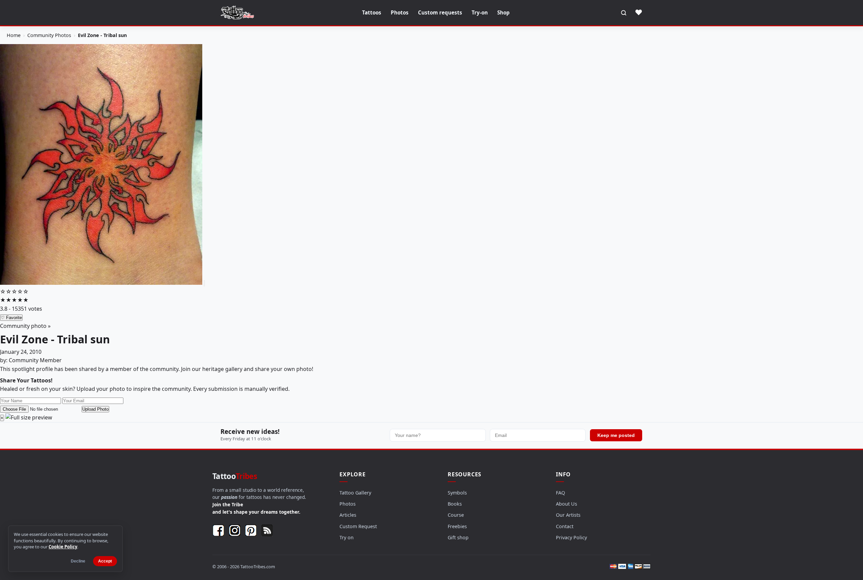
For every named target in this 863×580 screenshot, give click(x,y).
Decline (78, 561)
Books (455, 504)
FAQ (560, 492)
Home (14, 35)
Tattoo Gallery (355, 492)
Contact (564, 526)
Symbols (457, 492)
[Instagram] (235, 530)
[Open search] (623, 12)
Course (456, 515)
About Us (566, 504)
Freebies (457, 526)
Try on (346, 537)
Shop (503, 12)
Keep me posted (616, 435)
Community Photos (49, 35)
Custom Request (358, 526)
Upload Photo (95, 409)
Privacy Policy (571, 537)
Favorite (11, 317)
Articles (347, 515)
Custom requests (440, 12)
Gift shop (458, 537)
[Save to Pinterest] (204, 283)
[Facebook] (218, 530)
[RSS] (267, 530)
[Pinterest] (251, 530)
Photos (400, 12)
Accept (105, 561)
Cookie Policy (63, 547)
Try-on (480, 12)
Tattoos (371, 12)
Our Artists (568, 515)
